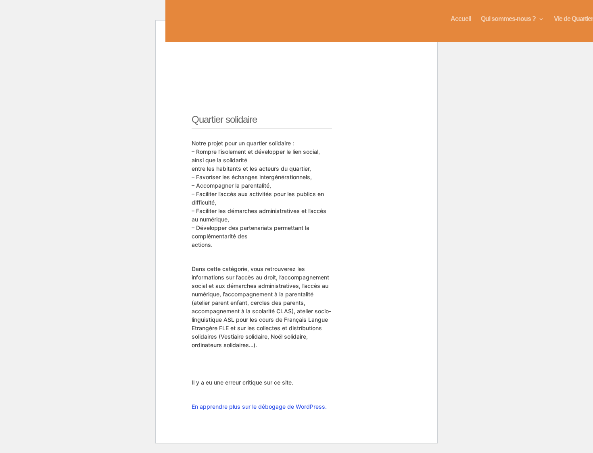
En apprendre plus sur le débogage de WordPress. (259, 406)
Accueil (461, 19)
